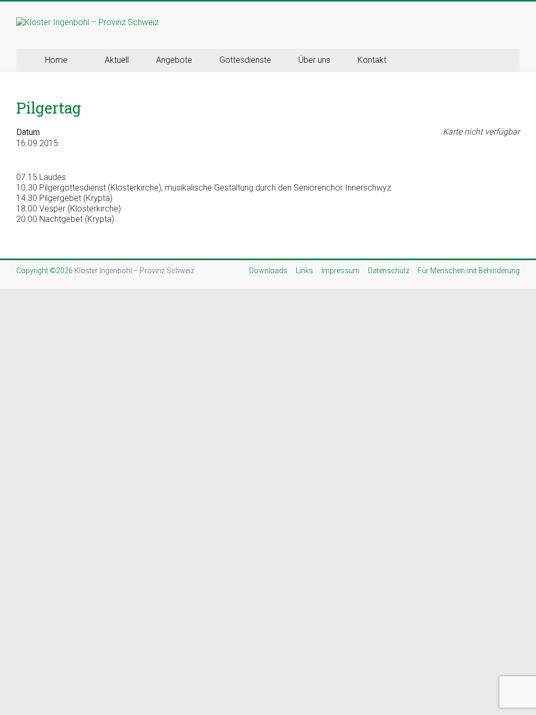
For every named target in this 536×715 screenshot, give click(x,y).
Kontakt (372, 60)
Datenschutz (388, 270)
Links (304, 270)
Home (56, 60)
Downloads (268, 270)
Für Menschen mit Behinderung (469, 270)
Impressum (340, 270)
